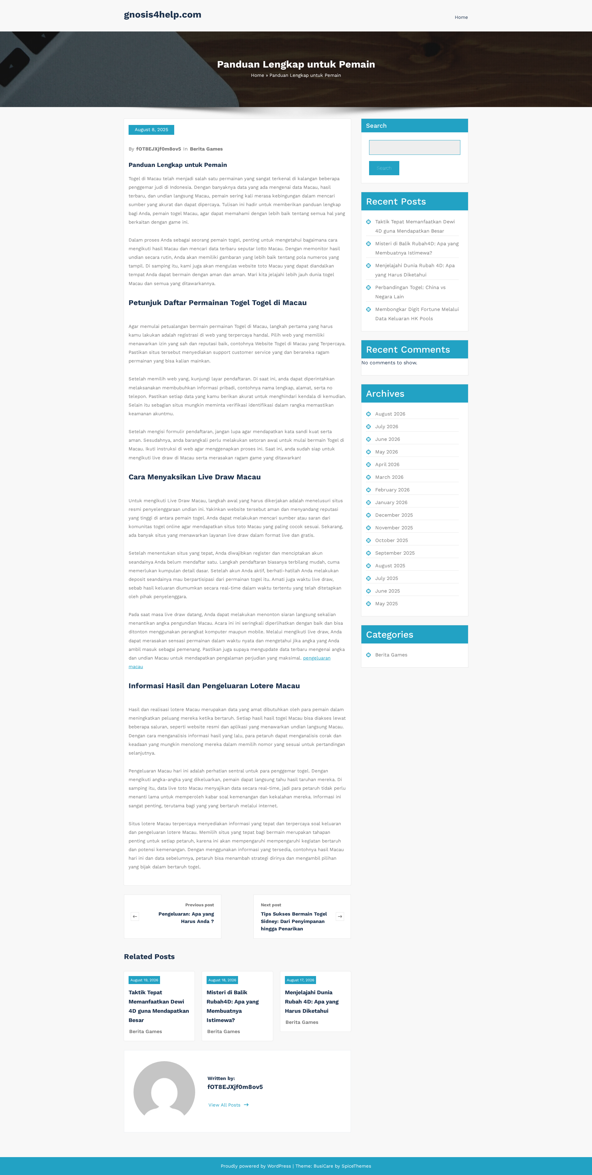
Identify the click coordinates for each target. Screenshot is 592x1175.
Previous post (199, 904)
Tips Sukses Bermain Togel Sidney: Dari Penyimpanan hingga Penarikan (294, 921)
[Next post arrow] (340, 917)
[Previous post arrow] (135, 917)
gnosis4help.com (162, 14)
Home (461, 17)
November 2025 (394, 528)
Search (376, 125)
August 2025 (390, 566)
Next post (271, 904)
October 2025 (391, 540)
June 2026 (387, 439)
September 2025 (395, 553)
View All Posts (225, 1105)
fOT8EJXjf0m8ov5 (158, 149)
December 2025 (394, 515)
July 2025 (386, 578)
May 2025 (386, 603)
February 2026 (392, 490)
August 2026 (390, 414)
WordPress (279, 1166)
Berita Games (206, 149)
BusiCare (324, 1166)
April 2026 (387, 464)
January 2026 (391, 502)
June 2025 (387, 591)
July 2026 (386, 426)
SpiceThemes (355, 1166)
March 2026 (389, 477)
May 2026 (386, 452)
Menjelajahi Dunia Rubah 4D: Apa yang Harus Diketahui (312, 1001)
